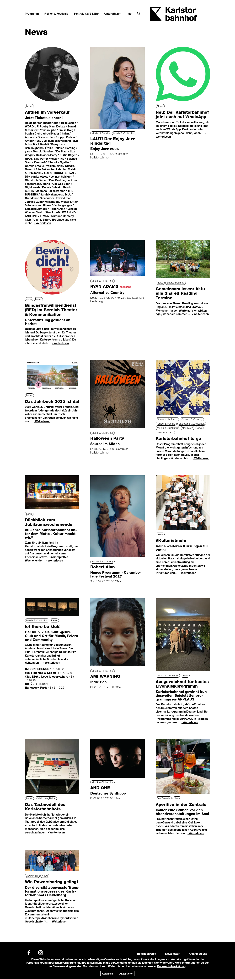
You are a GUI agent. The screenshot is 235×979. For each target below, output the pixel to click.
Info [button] (129, 13)
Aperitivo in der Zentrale (181, 804)
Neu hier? (187, 427)
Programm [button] (32, 13)
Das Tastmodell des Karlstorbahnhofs (45, 806)
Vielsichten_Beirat (46, 798)
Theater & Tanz (165, 432)
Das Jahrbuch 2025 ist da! (52, 401)
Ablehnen (107, 973)
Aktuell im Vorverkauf (47, 112)
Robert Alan (102, 566)
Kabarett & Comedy (191, 419)
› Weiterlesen (42, 223)
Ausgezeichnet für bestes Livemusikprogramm (182, 684)
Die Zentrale (163, 798)
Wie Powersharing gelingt (51, 881)
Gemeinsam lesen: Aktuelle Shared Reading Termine (181, 293)
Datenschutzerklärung (171, 966)
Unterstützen (112, 13)
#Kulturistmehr (171, 540)
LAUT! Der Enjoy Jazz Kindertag (112, 141)
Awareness (32, 875)
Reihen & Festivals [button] (56, 13)
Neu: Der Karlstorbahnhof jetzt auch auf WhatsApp (182, 114)
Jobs (29, 299)
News (29, 106)
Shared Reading (175, 282)
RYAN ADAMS (110, 286)
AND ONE (100, 787)
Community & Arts (167, 419)
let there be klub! (43, 626)
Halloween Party (107, 438)
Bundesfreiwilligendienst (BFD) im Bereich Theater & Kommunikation (51, 310)
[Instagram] (40, 952)
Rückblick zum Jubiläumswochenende (48, 522)
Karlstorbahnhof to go (178, 438)
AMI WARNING (105, 676)
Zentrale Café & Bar (86, 13)
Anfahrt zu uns (198, 953)
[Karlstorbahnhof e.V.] (173, 13)
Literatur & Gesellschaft (192, 423)
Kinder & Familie (101, 133)
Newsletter (172, 953)
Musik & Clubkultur (124, 133)
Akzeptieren (126, 973)
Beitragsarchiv (146, 953)
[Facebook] (28, 952)
